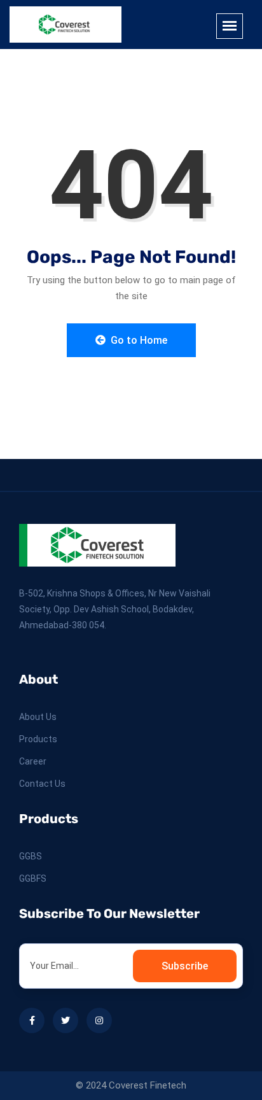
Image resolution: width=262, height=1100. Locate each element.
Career (32, 761)
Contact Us (42, 784)
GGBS (30, 856)
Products (38, 739)
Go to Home (137, 340)
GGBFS (32, 878)
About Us (38, 717)
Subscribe (185, 966)
